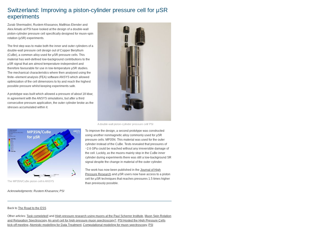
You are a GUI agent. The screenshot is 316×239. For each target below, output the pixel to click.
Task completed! (37, 216)
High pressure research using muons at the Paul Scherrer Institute (99, 216)
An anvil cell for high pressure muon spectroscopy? (82, 220)
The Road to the (32, 208)
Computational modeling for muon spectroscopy (115, 225)
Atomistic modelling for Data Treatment (55, 225)
